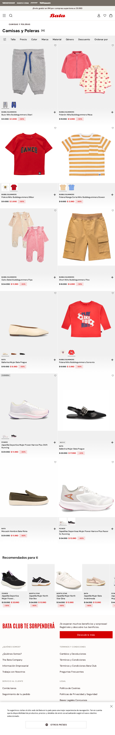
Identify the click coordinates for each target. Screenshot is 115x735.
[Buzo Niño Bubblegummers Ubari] (29, 72)
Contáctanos (9, 688)
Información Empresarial (15, 665)
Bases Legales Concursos (73, 700)
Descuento (84, 39)
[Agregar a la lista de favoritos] (55, 45)
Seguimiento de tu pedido (16, 694)
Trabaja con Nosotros (13, 671)
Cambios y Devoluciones (73, 653)
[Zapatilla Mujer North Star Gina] (68, 577)
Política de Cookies (70, 688)
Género (70, 39)
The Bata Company (12, 659)
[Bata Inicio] (57, 15)
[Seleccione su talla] (55, 112)
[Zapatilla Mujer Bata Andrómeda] (95, 577)
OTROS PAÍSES (58, 724)
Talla (13, 39)
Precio (23, 39)
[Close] (111, 706)
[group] (57, 30)
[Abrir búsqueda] (11, 15)
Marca (45, 39)
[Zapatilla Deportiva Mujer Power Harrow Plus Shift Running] (29, 402)
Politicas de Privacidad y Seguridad (78, 694)
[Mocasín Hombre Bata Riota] (29, 488)
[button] (111, 15)
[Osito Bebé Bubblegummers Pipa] (29, 237)
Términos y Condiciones (73, 659)
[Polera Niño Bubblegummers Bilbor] (29, 154)
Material (57, 39)
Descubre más (86, 634)
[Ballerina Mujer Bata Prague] (29, 319)
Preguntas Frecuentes (72, 671)
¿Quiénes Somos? (12, 653)
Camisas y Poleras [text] (19, 24)
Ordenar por (101, 39)
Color (34, 39)
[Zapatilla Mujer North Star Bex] (41, 577)
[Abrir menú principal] (4, 15)
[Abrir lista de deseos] (105, 15)
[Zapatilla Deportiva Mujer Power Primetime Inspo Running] (13, 577)
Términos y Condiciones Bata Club (78, 665)
